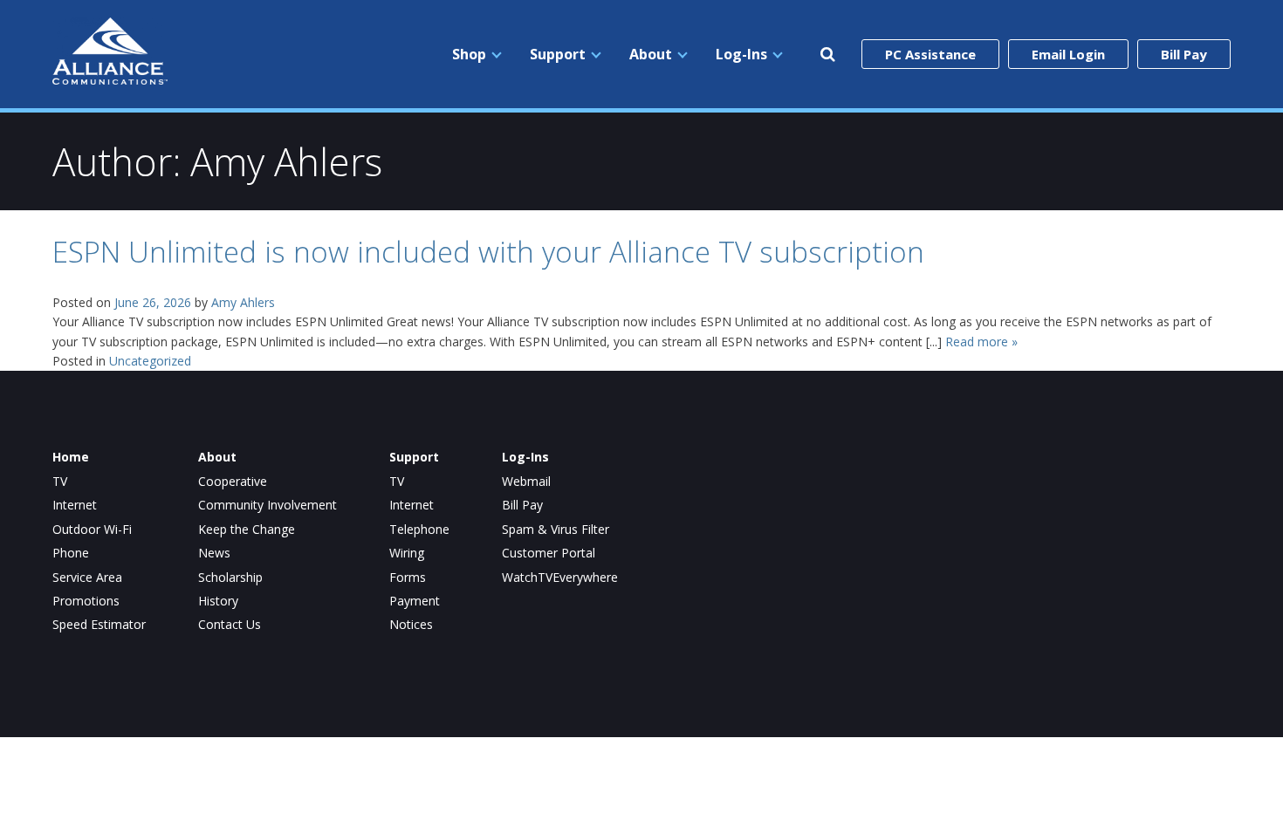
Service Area (87, 577)
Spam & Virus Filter (555, 529)
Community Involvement (267, 505)
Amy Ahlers (243, 302)
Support (558, 54)
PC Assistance (930, 54)
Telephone (419, 529)
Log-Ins (741, 54)
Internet (74, 505)
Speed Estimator (99, 624)
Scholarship (230, 577)
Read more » (981, 341)
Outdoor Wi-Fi (92, 529)
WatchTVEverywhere (560, 577)
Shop (469, 54)
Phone (70, 553)
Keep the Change (246, 529)
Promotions (86, 601)
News (214, 553)
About (650, 54)
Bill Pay (1184, 54)
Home (70, 457)
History (218, 601)
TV (59, 481)
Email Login (1068, 54)
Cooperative (232, 481)
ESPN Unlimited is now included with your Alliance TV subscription (488, 251)
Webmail (526, 481)
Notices (411, 624)
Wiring (406, 553)
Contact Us (229, 624)
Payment (414, 601)
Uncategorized (150, 360)
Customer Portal (548, 553)
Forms (407, 577)
